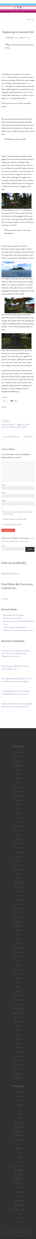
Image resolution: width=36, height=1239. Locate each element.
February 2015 (19, 1000)
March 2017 (19, 943)
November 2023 (19, 830)
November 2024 (19, 791)
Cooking (19, 1114)
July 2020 (19, 861)
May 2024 (19, 813)
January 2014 (19, 1056)
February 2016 (19, 965)
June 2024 (19, 809)
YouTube (5, 599)
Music (19, 1162)
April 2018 (19, 900)
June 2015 (19, 982)
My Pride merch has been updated (18, 681)
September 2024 (19, 796)
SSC (18, 1214)
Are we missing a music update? (14, 627)
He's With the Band (19, 1140)
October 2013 (18, 1069)
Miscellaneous (18, 1157)
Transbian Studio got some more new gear (15, 694)
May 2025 (19, 778)
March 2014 (19, 1048)
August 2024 (19, 800)
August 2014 (19, 1026)
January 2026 (19, 752)
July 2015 (19, 978)
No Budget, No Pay (19, 1179)
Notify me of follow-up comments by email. (15, 519)
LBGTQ (19, 1148)
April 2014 (19, 1043)
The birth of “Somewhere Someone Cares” (18, 630)
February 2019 (19, 883)
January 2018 (19, 913)
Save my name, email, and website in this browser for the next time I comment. (17, 513)
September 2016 (19, 956)
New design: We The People (13, 615)
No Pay (18, 1183)
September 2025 (19, 761)
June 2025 (19, 774)
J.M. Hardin (26, 38)
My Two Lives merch (19, 1166)
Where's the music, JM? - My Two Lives (14, 666)
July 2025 (19, 770)
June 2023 (19, 835)
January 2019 (19, 887)
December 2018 (19, 891)
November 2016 (19, 952)
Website (4, 500)
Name (4, 485)
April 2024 (19, 817)
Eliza (11, 427)
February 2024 (19, 822)
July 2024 (19, 804)
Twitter (21, 210)
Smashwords (19, 1201)
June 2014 (19, 1035)
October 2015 (18, 974)
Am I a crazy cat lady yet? (10, 437)
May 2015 (19, 987)
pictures (16, 427)
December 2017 (19, 917)
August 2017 (19, 926)
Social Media (19, 1205)
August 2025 (19, 765)
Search (3, 546)
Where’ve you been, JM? (11, 618)
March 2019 (19, 878)
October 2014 (18, 1017)
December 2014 (19, 1009)
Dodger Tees (19, 1122)
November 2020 (19, 857)
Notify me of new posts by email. (12, 525)
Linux (19, 1153)
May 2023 (19, 839)
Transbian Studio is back (9, 669)
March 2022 (19, 852)
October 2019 (18, 870)
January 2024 (19, 826)
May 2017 (19, 939)
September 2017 (19, 922)
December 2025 (19, 757)
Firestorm (5, 77)
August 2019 (19, 874)
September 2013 (19, 1074)
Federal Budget (19, 1127)
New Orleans (19, 1170)
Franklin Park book (19, 1131)
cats (23, 425)
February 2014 (19, 1052)
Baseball (19, 1101)
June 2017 (19, 935)
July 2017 (19, 930)
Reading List (19, 1192)
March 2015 (19, 996)
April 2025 (19, 783)
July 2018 (19, 896)
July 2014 (19, 1030)
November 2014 (19, 1013)
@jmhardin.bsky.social (12, 574)
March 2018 (19, 904)
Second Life (11, 425)
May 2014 (19, 1039)
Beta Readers (19, 1105)
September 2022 (19, 843)
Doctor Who (19, 1118)
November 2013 (19, 1065)
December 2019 (19, 865)
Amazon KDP (18, 1092)
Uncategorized (19, 1222)
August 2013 (19, 1078)
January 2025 (19, 787)
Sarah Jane (25, 92)
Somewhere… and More (19, 1209)
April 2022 (19, 848)
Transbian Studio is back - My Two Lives (14, 691)
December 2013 (19, 1061)
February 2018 (19, 909)
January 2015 (19, 1004)
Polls (18, 1188)
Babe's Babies (18, 1096)
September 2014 (19, 1022)
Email (3, 493)
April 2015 (19, 991)
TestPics (19, 1218)
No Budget (18, 1175)
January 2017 (19, 948)
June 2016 (19, 961)
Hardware (19, 1135)
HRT (19, 1144)
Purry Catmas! (28, 437)
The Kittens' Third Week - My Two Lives (15, 704)
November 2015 (19, 969)
